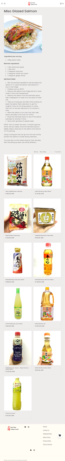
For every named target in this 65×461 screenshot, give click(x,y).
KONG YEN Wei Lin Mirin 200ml (43, 368)
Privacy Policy (47, 440)
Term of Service (47, 444)
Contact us (46, 430)
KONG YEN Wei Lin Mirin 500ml (43, 191)
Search (45, 426)
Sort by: (36, 151)
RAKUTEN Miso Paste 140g (13, 235)
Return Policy (46, 437)
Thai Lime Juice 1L (10, 413)
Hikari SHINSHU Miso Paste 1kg (14, 191)
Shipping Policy (47, 433)
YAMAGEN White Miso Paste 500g (44, 235)
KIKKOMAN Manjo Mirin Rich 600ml (44, 279)
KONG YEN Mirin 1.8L (40, 324)
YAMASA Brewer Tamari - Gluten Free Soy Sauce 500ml (17, 368)
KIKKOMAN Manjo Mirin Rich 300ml (15, 279)
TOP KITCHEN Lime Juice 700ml (14, 324)
